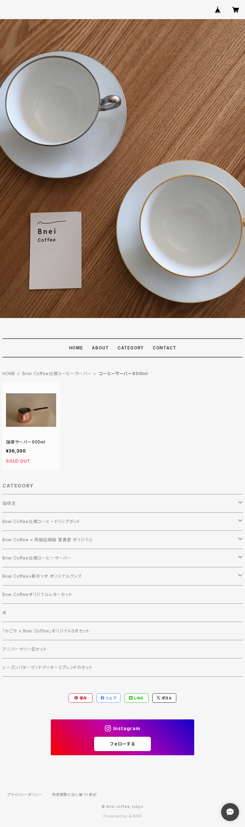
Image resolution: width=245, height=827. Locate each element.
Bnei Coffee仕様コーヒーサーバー (57, 373)
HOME (76, 347)
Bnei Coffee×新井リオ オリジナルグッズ (42, 576)
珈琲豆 (9, 503)
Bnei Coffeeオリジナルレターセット (37, 594)
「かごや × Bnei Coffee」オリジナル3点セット (46, 630)
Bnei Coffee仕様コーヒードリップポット (41, 521)
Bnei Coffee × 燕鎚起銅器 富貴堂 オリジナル (47, 539)
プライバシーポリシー (24, 794)
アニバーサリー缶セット (24, 649)
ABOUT (100, 347)
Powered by (115, 816)
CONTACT (164, 347)
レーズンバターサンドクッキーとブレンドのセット (47, 667)
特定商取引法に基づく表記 (74, 794)
